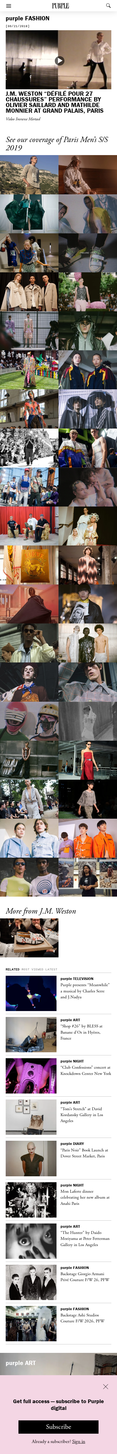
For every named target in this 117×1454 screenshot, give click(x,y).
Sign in (78, 1441)
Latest (51, 969)
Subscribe (58, 1427)
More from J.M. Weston (41, 911)
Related (13, 969)
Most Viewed (32, 969)
